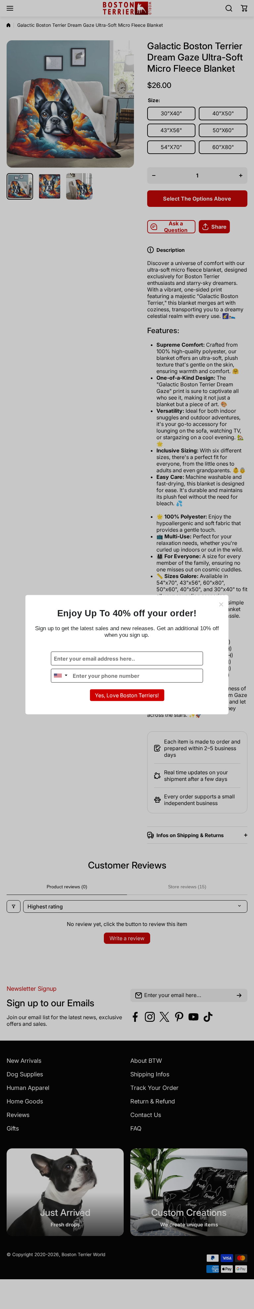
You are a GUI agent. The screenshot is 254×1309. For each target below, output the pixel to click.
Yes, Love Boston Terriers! (127, 695)
